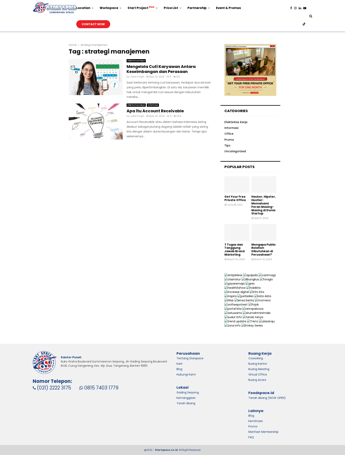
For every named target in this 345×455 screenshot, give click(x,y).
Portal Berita (114, 154)
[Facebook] (292, 8)
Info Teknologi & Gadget (132, 154)
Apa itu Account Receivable (155, 111)
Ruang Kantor (257, 364)
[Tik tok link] (305, 24)
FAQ (251, 437)
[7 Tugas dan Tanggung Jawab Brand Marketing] (236, 232)
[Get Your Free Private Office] (236, 184)
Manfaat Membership (263, 432)
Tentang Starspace (189, 358)
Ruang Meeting (258, 369)
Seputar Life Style (184, 145)
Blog (251, 416)
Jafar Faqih (137, 76)
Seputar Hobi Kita (98, 150)
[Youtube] (305, 8)
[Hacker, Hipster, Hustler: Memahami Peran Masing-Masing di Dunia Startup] (263, 184)
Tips (227, 145)
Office (228, 134)
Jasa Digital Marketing (127, 145)
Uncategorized (235, 151)
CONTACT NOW (93, 24)
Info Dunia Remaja (202, 145)
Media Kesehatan (79, 150)
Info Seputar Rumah (154, 154)
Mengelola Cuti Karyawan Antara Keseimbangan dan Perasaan (161, 69)
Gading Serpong (187, 392)
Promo (229, 140)
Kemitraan (255, 421)
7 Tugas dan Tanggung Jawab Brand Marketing (234, 250)
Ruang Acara (257, 380)
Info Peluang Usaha (95, 145)
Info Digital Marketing (118, 150)
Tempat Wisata (146, 145)
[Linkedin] (301, 8)
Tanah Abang (185, 403)
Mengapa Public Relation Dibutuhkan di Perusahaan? (263, 250)
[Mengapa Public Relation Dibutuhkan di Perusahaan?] (263, 232)
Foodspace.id (261, 392)
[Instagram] (296, 8)
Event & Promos (228, 8)
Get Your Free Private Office (235, 198)
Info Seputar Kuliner (164, 145)
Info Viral (110, 145)
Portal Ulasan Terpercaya (177, 154)
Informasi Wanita (138, 150)
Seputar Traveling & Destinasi (190, 150)
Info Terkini (153, 150)
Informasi (153, 105)
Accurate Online (76, 145)
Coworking (255, 358)
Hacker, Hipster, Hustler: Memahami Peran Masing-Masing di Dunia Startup (263, 205)
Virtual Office (257, 374)
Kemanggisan (186, 398)
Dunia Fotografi (167, 150)
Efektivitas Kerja (136, 60)
